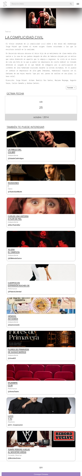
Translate (70, 87)
